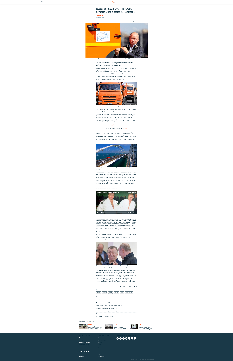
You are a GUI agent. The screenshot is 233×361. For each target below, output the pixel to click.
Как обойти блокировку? (84, 342)
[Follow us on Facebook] (123, 338)
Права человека (101, 347)
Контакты (81, 340)
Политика (100, 342)
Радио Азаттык (101, 194)
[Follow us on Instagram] (120, 338)
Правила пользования (84, 344)
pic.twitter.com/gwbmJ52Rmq (111, 125)
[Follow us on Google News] (132, 338)
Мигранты (90, 324)
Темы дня (141, 324)
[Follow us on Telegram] (126, 338)
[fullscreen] (136, 212)
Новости (99, 337)
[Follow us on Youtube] (117, 338)
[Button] (134, 21)
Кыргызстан (81, 356)
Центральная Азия (102, 340)
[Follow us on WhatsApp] (129, 338)
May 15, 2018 (126, 128)
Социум (99, 344)
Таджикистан (101, 354)
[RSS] (135, 338)
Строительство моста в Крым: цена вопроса (108, 192)
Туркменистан (101, 356)
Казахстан (81, 354)
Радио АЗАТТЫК (99, 15)
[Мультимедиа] (189, 2)
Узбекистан (119, 354)
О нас (80, 337)
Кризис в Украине (100, 6)
